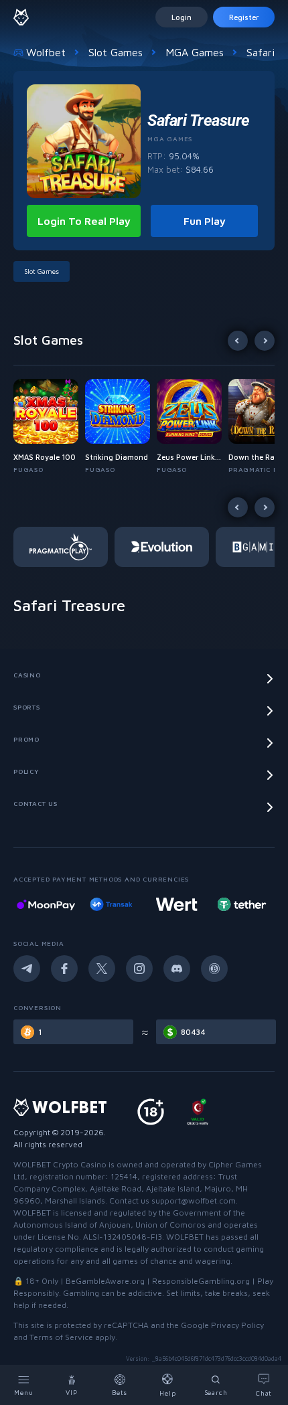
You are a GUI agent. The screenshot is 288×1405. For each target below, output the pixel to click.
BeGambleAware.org (105, 1281)
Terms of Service (61, 1337)
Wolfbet (46, 52)
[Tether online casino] (242, 904)
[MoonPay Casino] (46, 904)
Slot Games (115, 52)
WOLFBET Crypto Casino (59, 1164)
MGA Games (194, 52)
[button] (49, 427)
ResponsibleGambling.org (201, 1281)
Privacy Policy (237, 1325)
